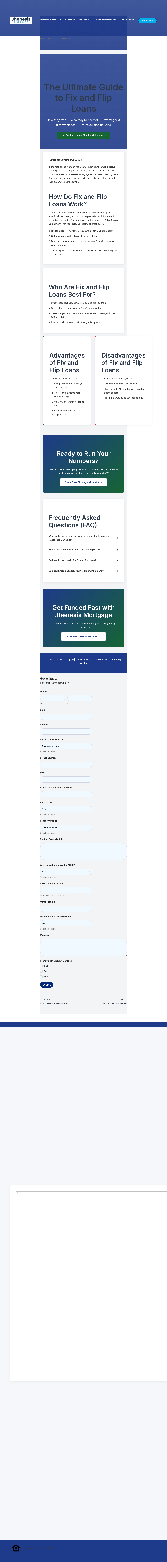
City (42, 772)
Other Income (47, 902)
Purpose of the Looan (51, 739)
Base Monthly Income (51, 883)
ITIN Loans (84, 20)
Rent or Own (46, 802)
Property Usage (48, 820)
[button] (73, 20)
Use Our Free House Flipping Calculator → (83, 135)
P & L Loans (128, 20)
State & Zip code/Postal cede (56, 787)
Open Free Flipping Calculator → (83, 482)
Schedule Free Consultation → (83, 636)
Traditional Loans (48, 20)
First (42, 704)
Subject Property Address (54, 839)
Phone (44, 724)
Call (46, 966)
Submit (47, 984)
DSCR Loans (66, 20)
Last (69, 704)
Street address (48, 758)
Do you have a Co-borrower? (55, 916)
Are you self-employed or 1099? (57, 865)
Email (44, 710)
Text (46, 971)
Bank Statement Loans (105, 20)
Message (45, 935)
